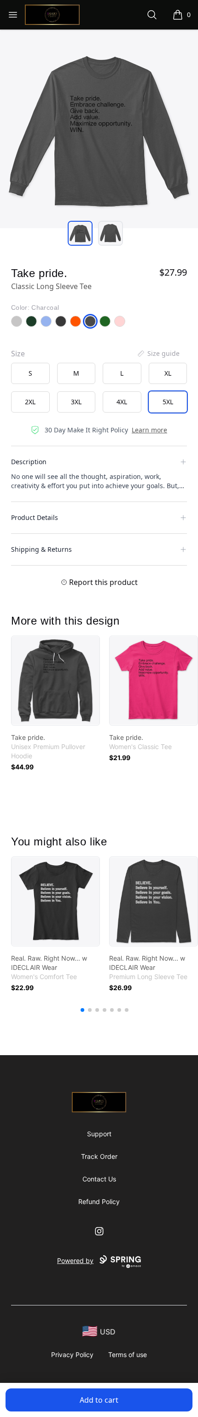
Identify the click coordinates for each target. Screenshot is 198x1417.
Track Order (99, 1156)
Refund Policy (99, 1201)
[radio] (30, 373)
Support (99, 1134)
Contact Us (99, 1179)
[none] (158, 353)
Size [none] (18, 353)
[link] (55, 680)
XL (167, 373)
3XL (76, 401)
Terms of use (127, 1354)
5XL (168, 401)
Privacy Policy (72, 1354)
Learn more (149, 429)
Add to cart (99, 1400)
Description (29, 461)
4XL (121, 401)
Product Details (34, 517)
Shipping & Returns (41, 549)
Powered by (75, 1260)
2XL (30, 401)
